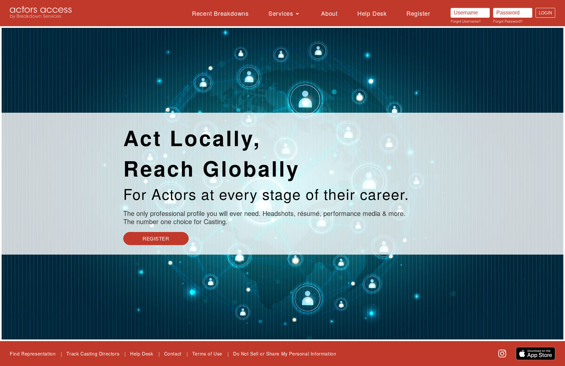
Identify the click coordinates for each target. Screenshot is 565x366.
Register (418, 13)
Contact (172, 353)
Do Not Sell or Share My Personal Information (284, 353)
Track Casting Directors (92, 353)
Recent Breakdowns (220, 13)
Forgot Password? (507, 21)
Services (280, 13)
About (329, 13)
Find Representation (33, 353)
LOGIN (545, 12)
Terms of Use (207, 353)
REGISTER (156, 238)
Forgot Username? (466, 21)
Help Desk (372, 13)
